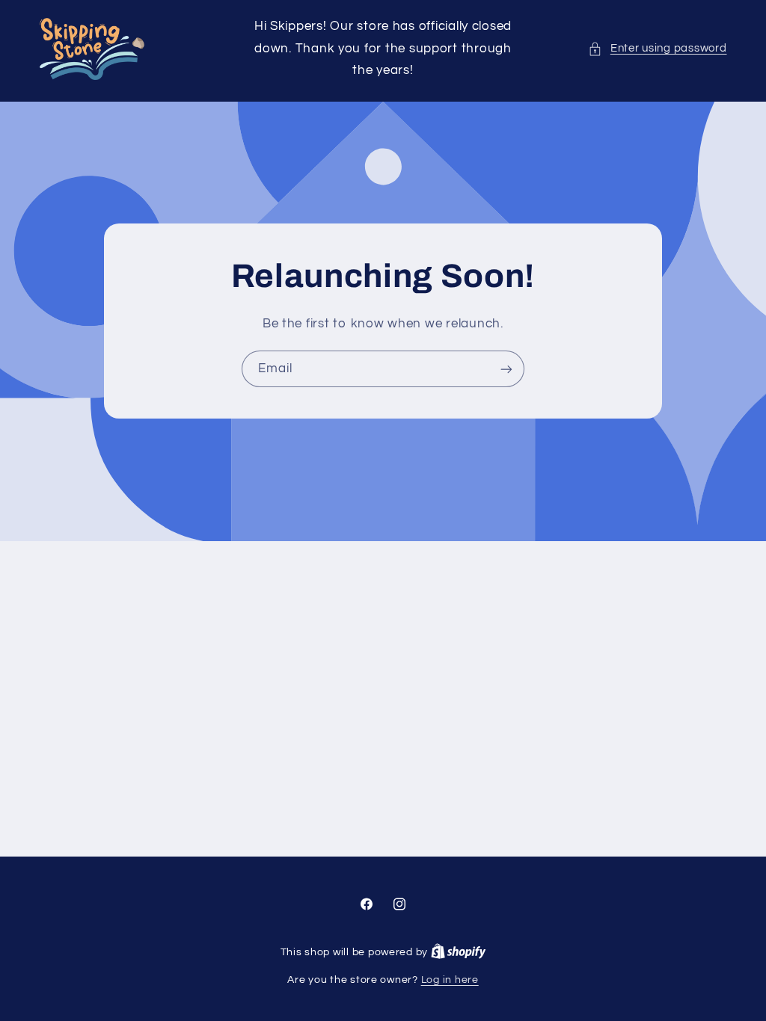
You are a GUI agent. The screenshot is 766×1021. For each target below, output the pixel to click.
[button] (657, 48)
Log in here (450, 980)
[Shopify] (458, 952)
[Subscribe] (506, 369)
